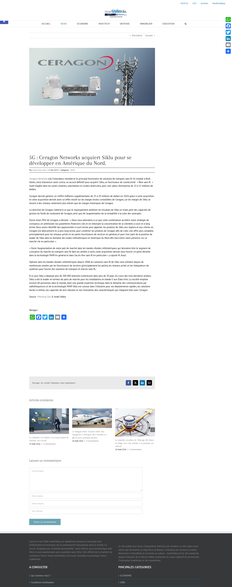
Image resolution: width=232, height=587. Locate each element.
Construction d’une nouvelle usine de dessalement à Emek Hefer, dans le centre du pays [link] (134, 440)
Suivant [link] (149, 35)
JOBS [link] (122, 582)
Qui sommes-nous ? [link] (41, 575)
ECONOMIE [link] (125, 575)
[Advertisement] (92, 132)
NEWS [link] (72, 170)
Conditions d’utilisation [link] (42, 582)
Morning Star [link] (44, 296)
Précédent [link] (137, 35)
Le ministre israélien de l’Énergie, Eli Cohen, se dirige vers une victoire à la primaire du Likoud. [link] (91, 443)
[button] (31, 429)
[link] (184, 3)
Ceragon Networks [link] (38, 178)
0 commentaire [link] (49, 441)
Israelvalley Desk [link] (39, 170)
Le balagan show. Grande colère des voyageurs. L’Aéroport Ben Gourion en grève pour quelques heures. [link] (46, 434)
